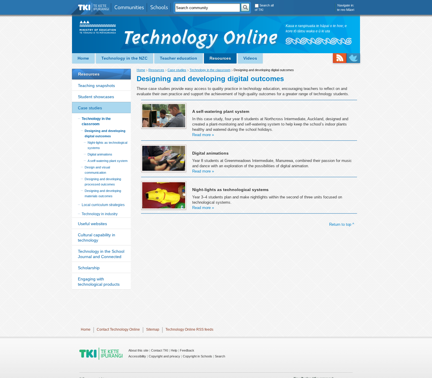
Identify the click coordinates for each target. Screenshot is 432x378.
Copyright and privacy (164, 356)
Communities (129, 7)
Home (83, 58)
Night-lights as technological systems (107, 145)
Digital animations (100, 154)
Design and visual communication (97, 169)
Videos (250, 58)
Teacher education (178, 58)
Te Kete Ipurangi (93, 7)
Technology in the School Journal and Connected (101, 254)
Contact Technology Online (118, 329)
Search (220, 356)
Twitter (353, 58)
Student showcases (96, 96)
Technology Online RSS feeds (189, 329)
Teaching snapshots (96, 85)
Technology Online (201, 40)
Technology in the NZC (124, 58)
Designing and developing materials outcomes (103, 193)
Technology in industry (100, 214)
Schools (158, 7)
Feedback (187, 350)
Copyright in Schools (197, 356)
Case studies (90, 108)
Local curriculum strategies (103, 205)
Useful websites (92, 223)
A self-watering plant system (108, 161)
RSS (339, 58)
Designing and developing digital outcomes (105, 133)
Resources (220, 58)
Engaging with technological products (99, 282)
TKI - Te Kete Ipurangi (101, 353)
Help (174, 350)
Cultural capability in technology (96, 237)
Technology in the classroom (96, 121)
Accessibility (137, 356)
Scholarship (89, 267)
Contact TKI (159, 350)
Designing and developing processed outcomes (103, 181)
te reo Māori (345, 9)
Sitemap (152, 329)
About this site (138, 350)
